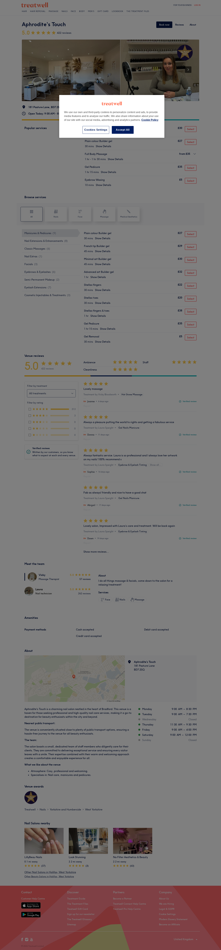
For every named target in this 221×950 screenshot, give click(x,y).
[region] (111, 116)
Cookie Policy (149, 120)
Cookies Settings (95, 129)
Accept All (123, 129)
